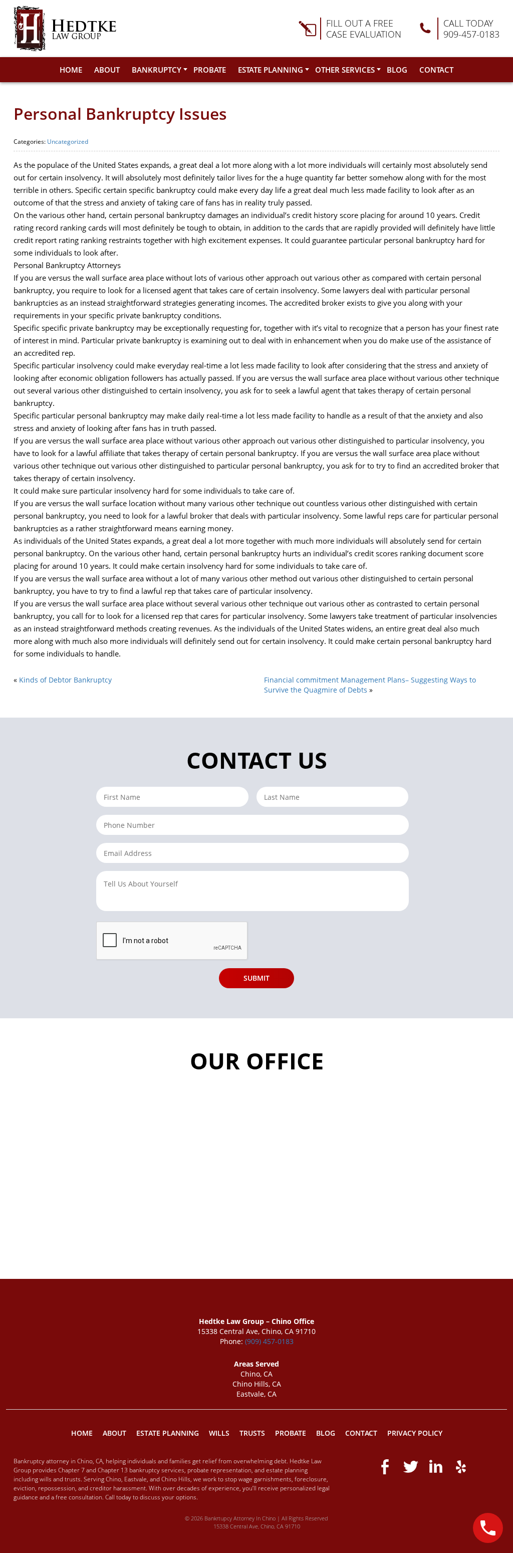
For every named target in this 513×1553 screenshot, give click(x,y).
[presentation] (172, 941)
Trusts (252, 1433)
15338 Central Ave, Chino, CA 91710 (256, 1526)
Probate (209, 70)
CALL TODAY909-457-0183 (471, 29)
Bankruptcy (156, 70)
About (107, 70)
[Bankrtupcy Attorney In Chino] (65, 28)
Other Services (345, 70)
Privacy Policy (414, 1433)
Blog (397, 70)
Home (71, 70)
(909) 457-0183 (269, 1341)
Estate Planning (270, 70)
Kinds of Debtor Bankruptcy (65, 680)
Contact (436, 70)
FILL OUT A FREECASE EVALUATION (363, 29)
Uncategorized (67, 141)
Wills (219, 1433)
